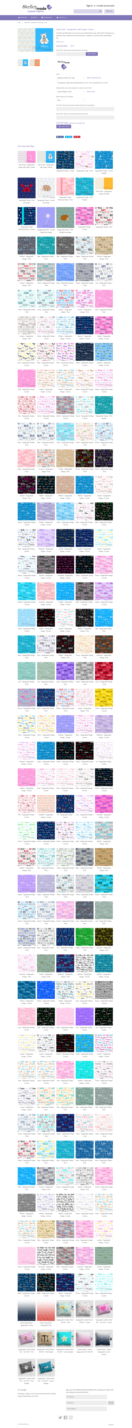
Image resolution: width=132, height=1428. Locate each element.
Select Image (92, 54)
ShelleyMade (25, 1424)
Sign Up (111, 1403)
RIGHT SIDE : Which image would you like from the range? (72, 50)
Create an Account (105, 6)
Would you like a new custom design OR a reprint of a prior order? (74, 88)
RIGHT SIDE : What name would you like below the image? (72, 114)
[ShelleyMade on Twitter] (60, 1419)
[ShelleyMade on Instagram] (71, 1419)
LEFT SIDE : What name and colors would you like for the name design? (75, 105)
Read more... (60, 42)
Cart (110, 11)
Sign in (89, 6)
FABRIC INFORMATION (94, 78)
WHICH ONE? (91, 92)
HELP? (72, 46)
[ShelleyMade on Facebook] (66, 1419)
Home (19, 22)
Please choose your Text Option (64, 96)
